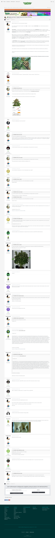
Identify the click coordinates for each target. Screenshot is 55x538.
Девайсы (15, 513)
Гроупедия (8, 1)
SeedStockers (8, 21)
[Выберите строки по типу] (50, 19)
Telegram (24, 508)
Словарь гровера (6, 517)
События (5, 513)
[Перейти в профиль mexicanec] (8, 421)
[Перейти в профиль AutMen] (8, 461)
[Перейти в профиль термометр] (8, 287)
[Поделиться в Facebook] (4, 500)
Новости (5, 508)
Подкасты (24, 512)
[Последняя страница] (9, 19)
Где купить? (18, 1)
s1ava (8, 119)
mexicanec (8, 418)
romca (8, 145)
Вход (53, 1)
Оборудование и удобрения (18, 512)
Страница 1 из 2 (13, 19)
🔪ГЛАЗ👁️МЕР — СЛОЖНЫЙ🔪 (27, 11)
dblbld (8, 86)
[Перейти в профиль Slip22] (8, 331)
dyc (8, 448)
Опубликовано (15, 86)
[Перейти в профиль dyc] (8, 451)
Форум (4, 1)
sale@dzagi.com (35, 508)
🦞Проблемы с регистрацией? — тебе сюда (27, 9)
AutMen (8, 458)
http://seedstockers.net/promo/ (35, 91)
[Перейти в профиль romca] (8, 148)
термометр (8, 284)
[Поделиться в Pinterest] (9, 500)
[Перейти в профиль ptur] (8, 171)
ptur (8, 168)
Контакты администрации (45, 508)
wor (8, 230)
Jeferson (8, 379)
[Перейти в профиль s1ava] (8, 123)
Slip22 (8, 329)
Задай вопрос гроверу (17, 517)
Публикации (13, 1)
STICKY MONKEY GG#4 (22, 330)
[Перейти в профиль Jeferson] (8, 382)
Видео (5, 512)
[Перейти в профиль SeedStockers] (5, 18)
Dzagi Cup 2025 (16, 518)
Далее (8, 19)
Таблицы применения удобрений (7, 519)
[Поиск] (51, 1)
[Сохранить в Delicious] (7, 500)
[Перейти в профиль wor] (8, 233)
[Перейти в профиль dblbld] (8, 89)
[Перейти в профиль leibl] (8, 76)
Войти (38, 492)
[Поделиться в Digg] (6, 500)
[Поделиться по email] (8, 500)
